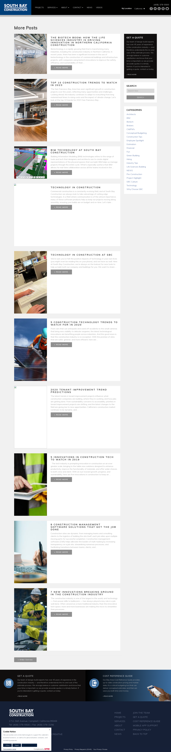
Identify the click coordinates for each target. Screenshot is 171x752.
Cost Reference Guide (118, 675)
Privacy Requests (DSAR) (83, 749)
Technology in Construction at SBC (82, 254)
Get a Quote (135, 37)
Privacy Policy (142, 729)
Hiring (129, 159)
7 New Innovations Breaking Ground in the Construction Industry (82, 593)
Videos (99, 7)
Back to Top (140, 734)
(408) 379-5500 (161, 4)
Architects (131, 114)
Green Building (133, 155)
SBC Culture (132, 181)
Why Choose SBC (135, 189)
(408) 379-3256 (45, 724)
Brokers (130, 125)
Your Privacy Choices (100, 749)
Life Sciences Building (136, 166)
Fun (128, 151)
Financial (130, 148)
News (89, 7)
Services (51, 7)
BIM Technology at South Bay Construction (76, 151)
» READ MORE (61, 68)
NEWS (130, 170)
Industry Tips (132, 163)
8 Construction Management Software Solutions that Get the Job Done (83, 527)
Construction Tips (134, 136)
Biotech (130, 121)
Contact (77, 7)
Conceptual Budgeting (137, 133)
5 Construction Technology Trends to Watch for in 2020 (84, 323)
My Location (127, 8)
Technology (132, 185)
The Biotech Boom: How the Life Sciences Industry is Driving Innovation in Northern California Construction (81, 41)
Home (117, 712)
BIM (128, 118)
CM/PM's (131, 129)
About (64, 7)
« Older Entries (25, 660)
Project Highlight (134, 178)
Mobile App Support (145, 725)
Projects (39, 7)
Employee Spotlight (135, 140)
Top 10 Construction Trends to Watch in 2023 (84, 84)
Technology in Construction (76, 187)
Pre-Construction (134, 174)
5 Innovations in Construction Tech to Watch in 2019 (82, 458)
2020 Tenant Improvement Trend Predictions (79, 391)
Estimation (131, 144)
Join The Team (141, 712)
